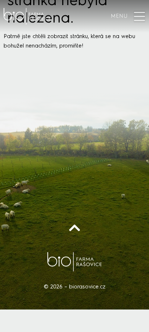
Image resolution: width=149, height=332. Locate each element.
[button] (139, 16)
